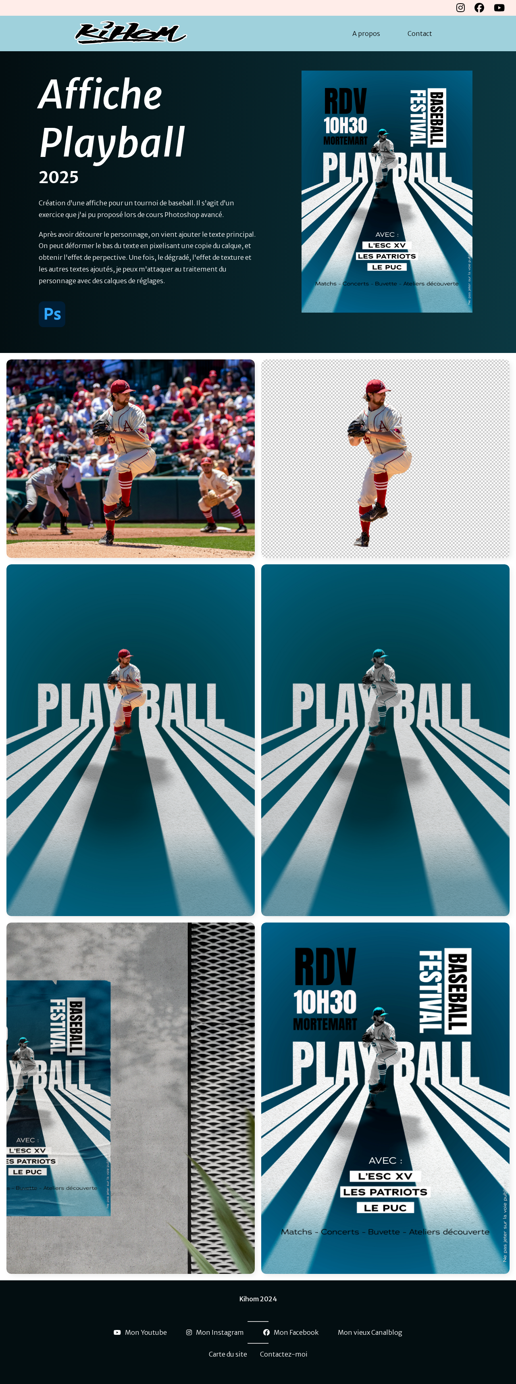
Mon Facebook (296, 1332)
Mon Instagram (220, 1332)
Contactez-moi (284, 1354)
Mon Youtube (146, 1332)
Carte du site (228, 1354)
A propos (366, 33)
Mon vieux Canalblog (370, 1332)
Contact (420, 33)
